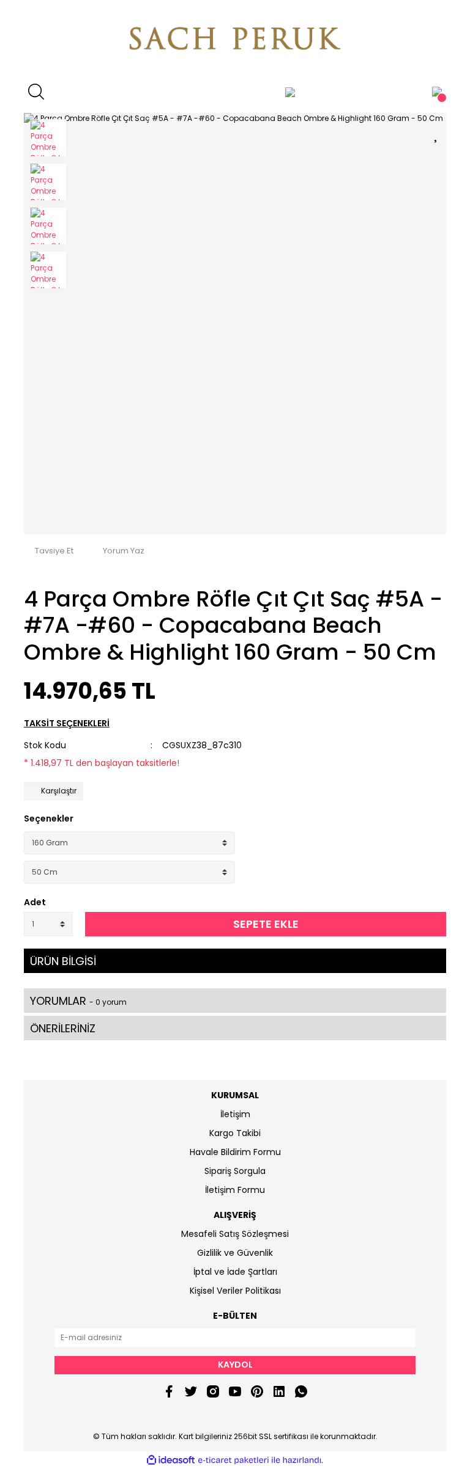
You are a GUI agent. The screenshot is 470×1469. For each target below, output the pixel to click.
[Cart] (437, 91)
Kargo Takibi (235, 1133)
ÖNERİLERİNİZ (62, 1028)
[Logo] (235, 39)
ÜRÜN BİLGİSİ (63, 961)
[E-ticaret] (233, 1460)
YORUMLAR (78, 1000)
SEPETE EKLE (266, 923)
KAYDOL (235, 1364)
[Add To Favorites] (437, 133)
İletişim (235, 1114)
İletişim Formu (235, 1190)
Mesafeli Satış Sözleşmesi (235, 1234)
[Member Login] (290, 91)
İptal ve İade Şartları (235, 1272)
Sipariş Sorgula (235, 1171)
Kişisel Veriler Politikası (235, 1291)
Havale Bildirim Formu (235, 1152)
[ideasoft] (170, 1460)
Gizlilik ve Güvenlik (235, 1253)
